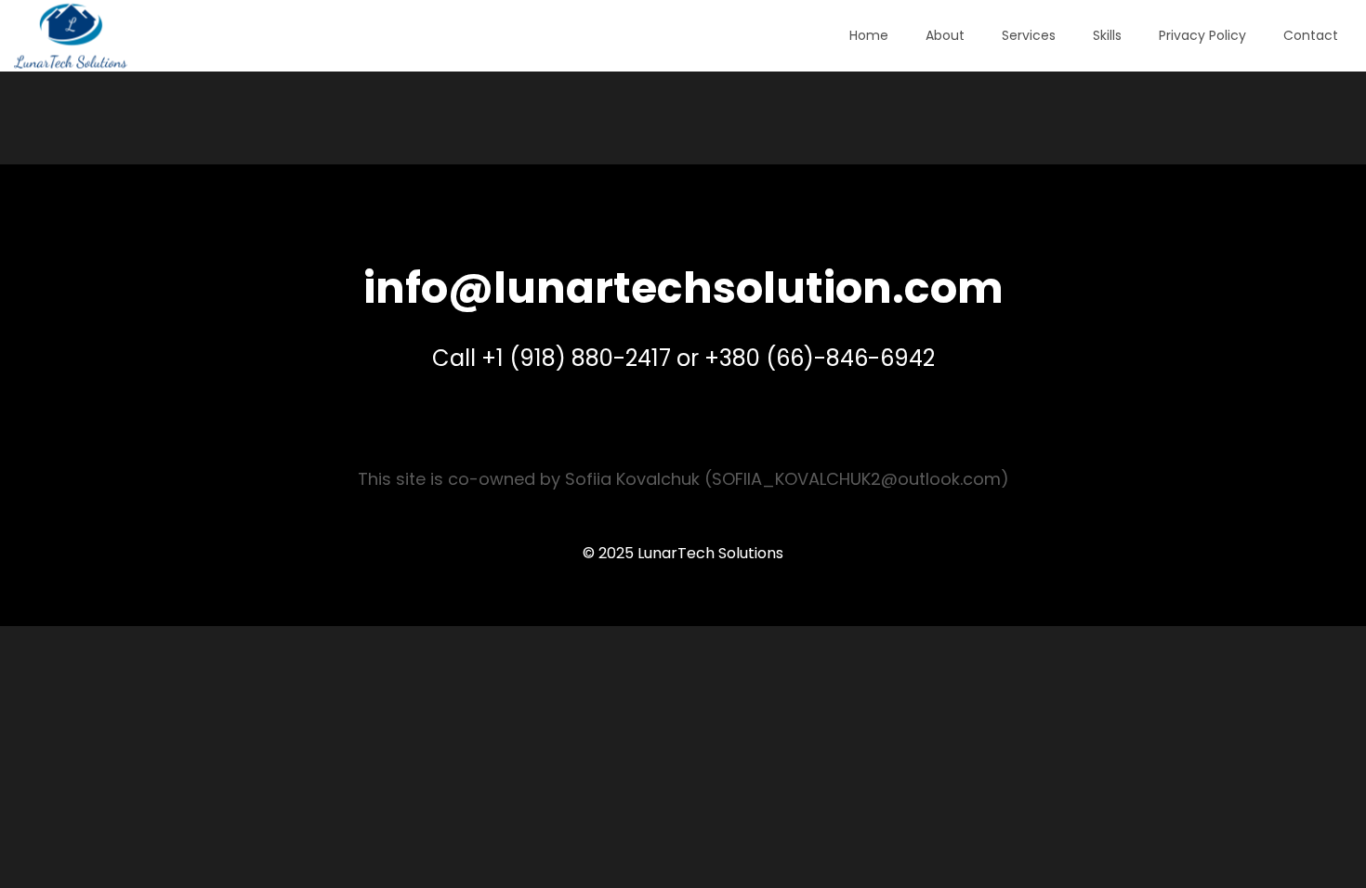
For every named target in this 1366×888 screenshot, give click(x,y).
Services (1029, 35)
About (945, 35)
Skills (1107, 35)
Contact (1310, 35)
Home (868, 35)
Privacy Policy (1202, 35)
